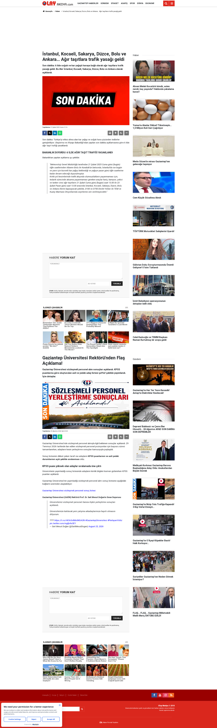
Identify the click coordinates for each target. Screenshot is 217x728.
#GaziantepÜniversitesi (96, 520)
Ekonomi (149, 3)
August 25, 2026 (95, 526)
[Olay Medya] (57, 3)
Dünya (140, 3)
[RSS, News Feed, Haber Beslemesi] (171, 695)
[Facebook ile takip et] (154, 695)
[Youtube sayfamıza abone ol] (160, 695)
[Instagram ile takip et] (165, 695)
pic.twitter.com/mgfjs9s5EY (63, 523)
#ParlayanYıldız (115, 520)
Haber (57, 11)
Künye (54, 695)
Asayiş (124, 3)
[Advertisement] (108, 32)
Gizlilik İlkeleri (72, 695)
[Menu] (172, 3)
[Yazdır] (110, 133)
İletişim (62, 695)
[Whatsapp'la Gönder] (60, 133)
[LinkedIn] (55, 133)
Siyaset (115, 3)
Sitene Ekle (83, 695)
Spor (132, 3)
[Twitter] (49, 133)
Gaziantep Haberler (87, 3)
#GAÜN (81, 520)
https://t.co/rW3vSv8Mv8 (66, 520)
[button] (115, 133)
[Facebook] (44, 133)
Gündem (105, 3)
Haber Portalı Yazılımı (110, 722)
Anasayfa (48, 11)
